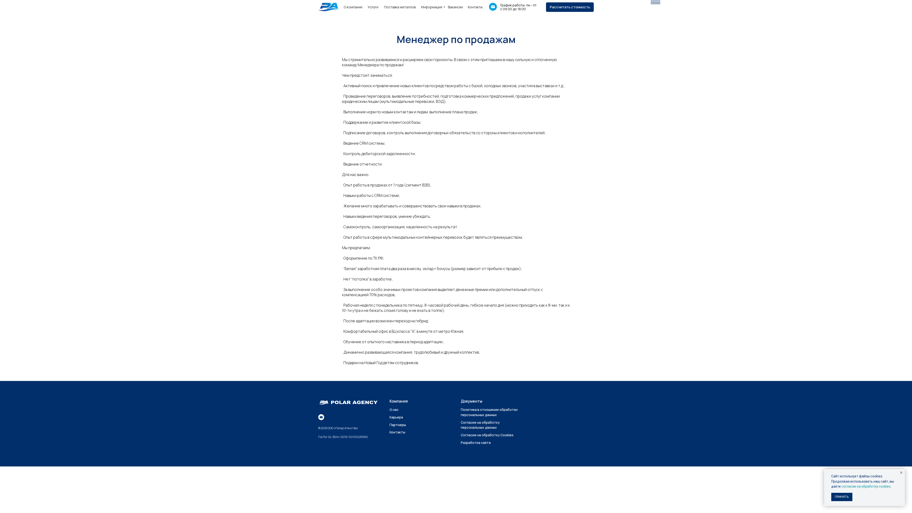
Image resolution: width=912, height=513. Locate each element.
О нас (394, 409)
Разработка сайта (476, 442)
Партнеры (398, 425)
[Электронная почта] (321, 417)
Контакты (397, 432)
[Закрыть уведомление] (901, 472)
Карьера (396, 417)
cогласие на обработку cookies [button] (866, 486)
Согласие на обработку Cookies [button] (487, 435)
